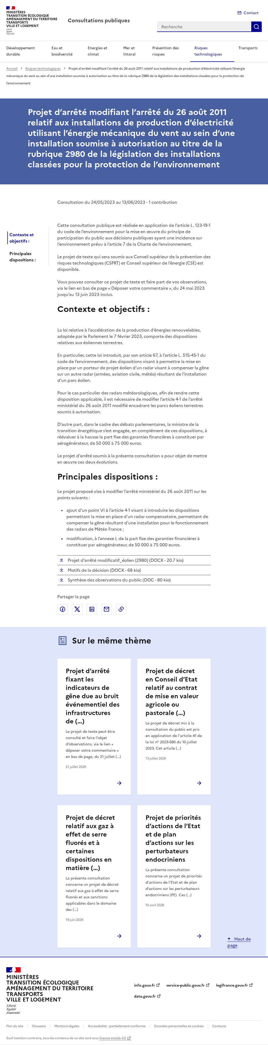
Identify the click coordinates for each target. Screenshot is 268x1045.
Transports (248, 48)
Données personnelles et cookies (179, 1026)
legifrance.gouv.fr (232, 985)
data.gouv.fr (145, 996)
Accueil (12, 68)
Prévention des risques (165, 51)
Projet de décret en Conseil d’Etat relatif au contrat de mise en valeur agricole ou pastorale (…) (172, 692)
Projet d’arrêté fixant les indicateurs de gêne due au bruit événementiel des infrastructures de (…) (93, 696)
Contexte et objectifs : (21, 238)
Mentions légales (66, 1026)
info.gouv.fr (144, 985)
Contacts (219, 1026)
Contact (251, 13)
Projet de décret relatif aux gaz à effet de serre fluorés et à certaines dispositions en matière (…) (90, 843)
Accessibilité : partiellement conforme (117, 1026)
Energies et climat (97, 51)
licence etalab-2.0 (112, 1038)
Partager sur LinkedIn (92, 609)
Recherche (256, 26)
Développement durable (20, 51)
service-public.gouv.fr (185, 985)
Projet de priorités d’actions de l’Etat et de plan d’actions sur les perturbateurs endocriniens (173, 838)
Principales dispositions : (22, 256)
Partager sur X (77, 609)
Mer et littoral (129, 51)
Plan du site (14, 1026)
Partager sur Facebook (62, 609)
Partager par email (106, 609)
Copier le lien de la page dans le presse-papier (121, 609)
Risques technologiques (208, 51)
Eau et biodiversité (62, 51)
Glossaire (39, 1026)
